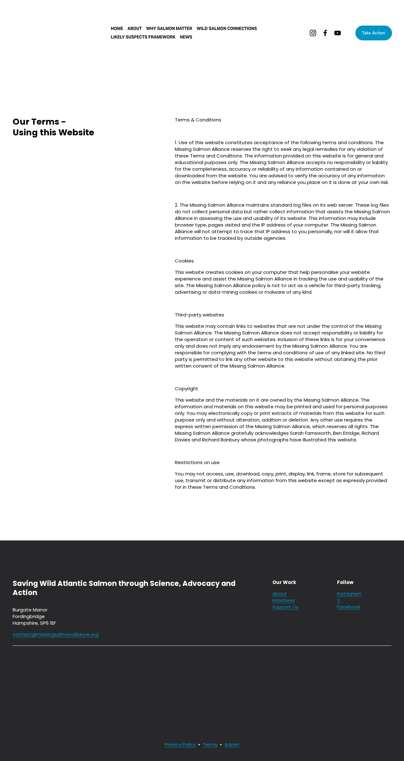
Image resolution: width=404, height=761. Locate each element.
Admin (231, 744)
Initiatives (283, 600)
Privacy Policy (180, 744)
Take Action (373, 33)
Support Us (285, 607)
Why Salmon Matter (169, 28)
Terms (210, 744)
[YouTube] (338, 33)
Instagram (349, 593)
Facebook (348, 607)
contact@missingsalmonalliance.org (55, 634)
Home (117, 28)
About (135, 28)
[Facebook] (325, 33)
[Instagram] (313, 33)
